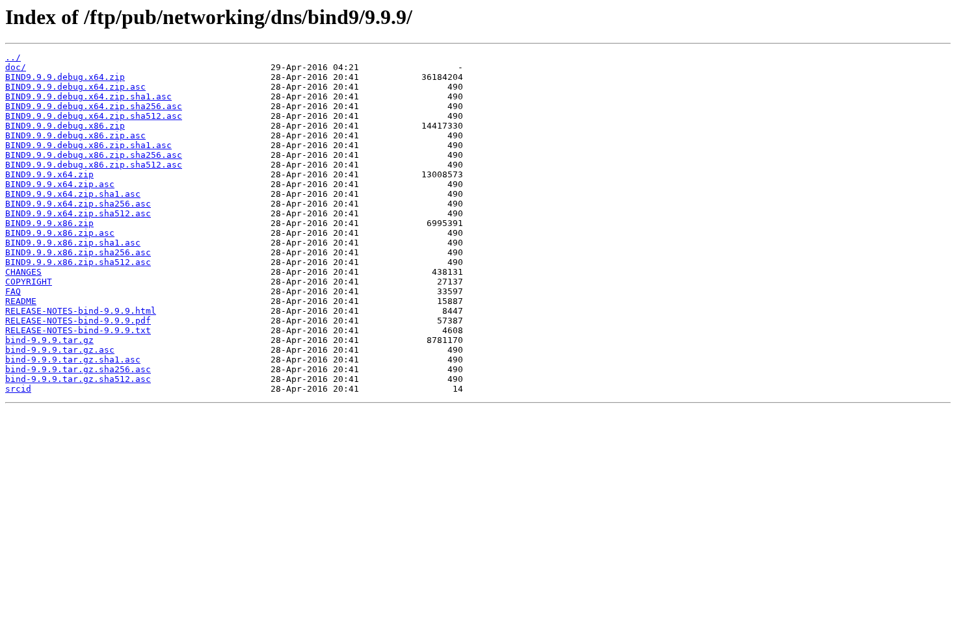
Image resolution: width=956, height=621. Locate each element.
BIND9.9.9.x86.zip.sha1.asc (72, 242)
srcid (18, 389)
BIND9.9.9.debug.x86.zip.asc (75, 135)
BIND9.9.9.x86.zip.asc (59, 233)
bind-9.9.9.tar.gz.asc (59, 350)
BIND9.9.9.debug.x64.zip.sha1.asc (88, 96)
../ (13, 57)
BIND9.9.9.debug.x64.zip (65, 77)
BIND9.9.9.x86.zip (49, 223)
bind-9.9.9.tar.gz (49, 340)
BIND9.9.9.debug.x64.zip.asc (75, 87)
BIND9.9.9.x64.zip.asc (59, 184)
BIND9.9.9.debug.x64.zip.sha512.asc (93, 116)
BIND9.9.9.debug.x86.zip (65, 126)
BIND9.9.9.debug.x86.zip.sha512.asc (93, 165)
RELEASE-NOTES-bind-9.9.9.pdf (78, 320)
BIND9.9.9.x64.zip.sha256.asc (78, 204)
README (20, 301)
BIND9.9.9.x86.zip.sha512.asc (78, 262)
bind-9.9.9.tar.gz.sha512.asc (78, 379)
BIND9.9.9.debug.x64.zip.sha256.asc (93, 106)
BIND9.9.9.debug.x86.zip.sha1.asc (88, 145)
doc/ (15, 67)
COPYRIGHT (28, 281)
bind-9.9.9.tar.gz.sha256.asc (78, 369)
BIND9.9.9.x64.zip (49, 174)
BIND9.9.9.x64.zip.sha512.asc (78, 213)
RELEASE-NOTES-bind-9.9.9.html (80, 311)
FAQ (13, 291)
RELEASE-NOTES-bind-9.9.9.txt (78, 330)
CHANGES (23, 272)
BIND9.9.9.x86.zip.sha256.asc (78, 252)
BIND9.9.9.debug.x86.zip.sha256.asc (93, 155)
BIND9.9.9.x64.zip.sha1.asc (72, 194)
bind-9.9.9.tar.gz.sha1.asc (72, 359)
